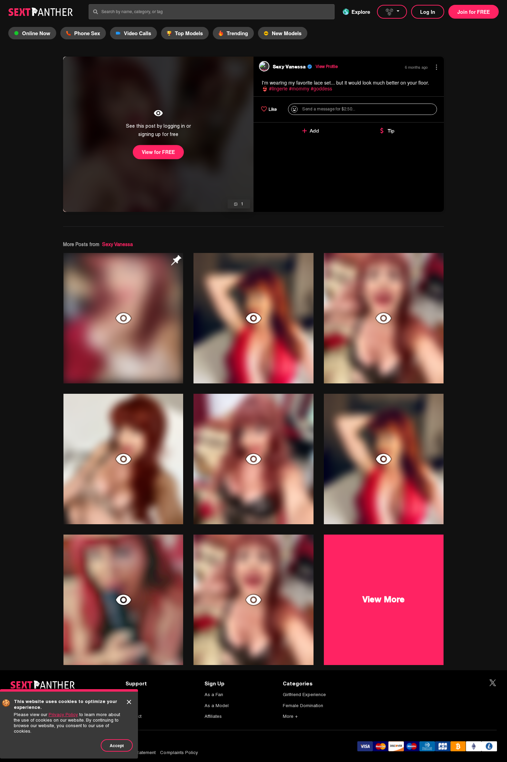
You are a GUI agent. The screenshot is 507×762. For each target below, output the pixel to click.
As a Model (217, 705)
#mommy (299, 88)
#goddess (321, 88)
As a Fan (214, 694)
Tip (391, 131)
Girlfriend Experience (304, 694)
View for (158, 151)
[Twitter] (493, 683)
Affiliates (213, 716)
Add (314, 131)
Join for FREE (473, 11)
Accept (117, 745)
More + (290, 716)
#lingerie (278, 88)
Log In (427, 11)
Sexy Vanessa (117, 244)
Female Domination (303, 705)
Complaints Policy (179, 752)
